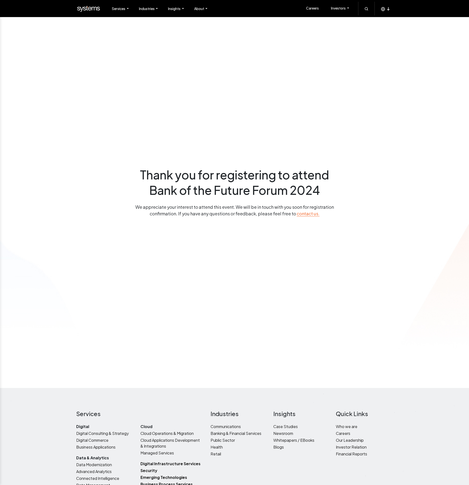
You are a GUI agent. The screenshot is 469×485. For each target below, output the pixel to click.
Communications (226, 426)
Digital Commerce (92, 440)
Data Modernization (94, 464)
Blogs (278, 447)
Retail (216, 453)
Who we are (346, 426)
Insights (174, 9)
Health (217, 447)
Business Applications (96, 447)
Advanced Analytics (94, 471)
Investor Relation (351, 447)
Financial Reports (351, 453)
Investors (338, 8)
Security (148, 470)
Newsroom (283, 433)
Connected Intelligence (97, 478)
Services (119, 9)
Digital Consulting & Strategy (102, 433)
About (199, 9)
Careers (312, 8)
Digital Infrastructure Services (170, 463)
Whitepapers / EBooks (293, 440)
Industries (147, 9)
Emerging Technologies (163, 477)
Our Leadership (350, 440)
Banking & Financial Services (236, 433)
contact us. (308, 213)
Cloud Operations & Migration (167, 433)
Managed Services (157, 452)
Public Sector (223, 440)
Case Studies (285, 426)
